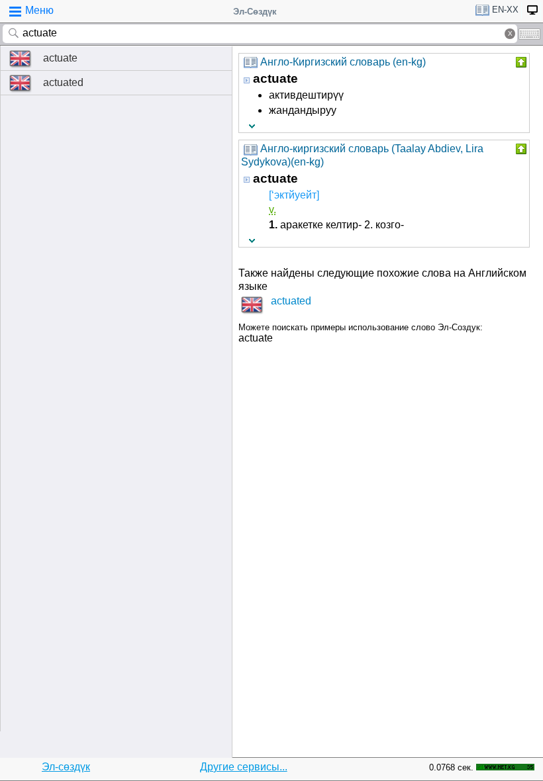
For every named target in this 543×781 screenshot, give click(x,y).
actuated (63, 82)
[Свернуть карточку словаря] (519, 62)
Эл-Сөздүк (255, 12)
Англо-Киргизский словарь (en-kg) (343, 62)
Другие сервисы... (243, 766)
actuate (60, 58)
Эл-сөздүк (66, 766)
